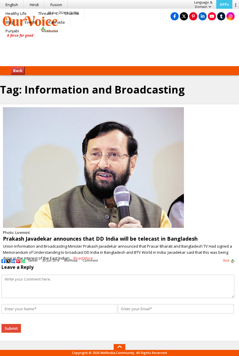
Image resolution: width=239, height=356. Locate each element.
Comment (90, 260)
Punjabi (12, 31)
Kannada (56, 22)
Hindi (34, 4)
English (12, 4)
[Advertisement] (119, 48)
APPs (224, 4)
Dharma (72, 13)
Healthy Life (16, 13)
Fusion (56, 4)
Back (17, 70)
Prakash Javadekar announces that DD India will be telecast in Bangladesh (100, 238)
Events (31, 22)
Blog (9, 22)
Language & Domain (203, 4)
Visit (226, 260)
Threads (45, 13)
